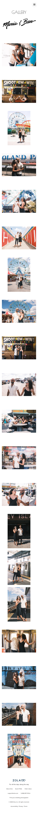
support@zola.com (13, 793)
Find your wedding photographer (19, 797)
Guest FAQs (18, 789)
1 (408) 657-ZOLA (25, 793)
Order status (28, 789)
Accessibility (14, 806)
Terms (25, 806)
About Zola (9, 789)
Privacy (21, 806)
